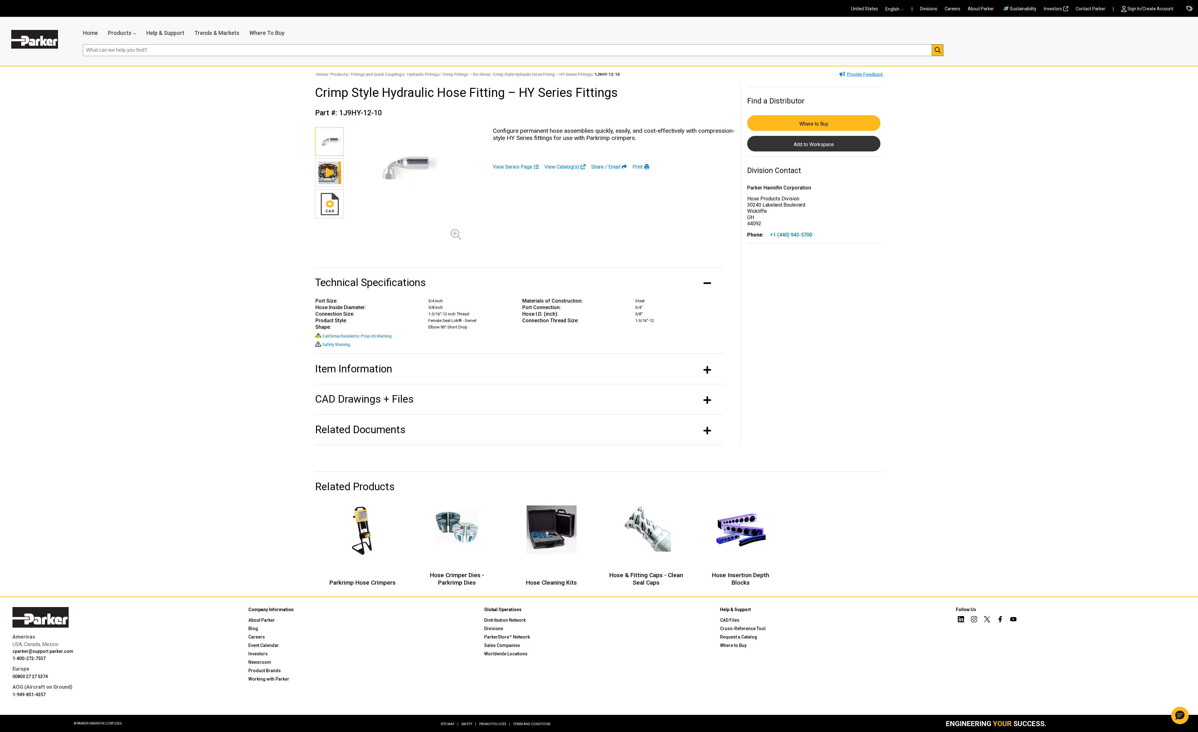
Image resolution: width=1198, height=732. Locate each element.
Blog (253, 628)
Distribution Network (505, 620)
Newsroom (259, 662)
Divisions (928, 8)
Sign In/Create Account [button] (1150, 8)
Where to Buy (813, 124)
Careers (952, 8)
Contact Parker (1090, 8)
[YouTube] (1013, 620)
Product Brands (264, 670)
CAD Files (729, 620)
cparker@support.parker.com (42, 651)
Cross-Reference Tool (743, 628)
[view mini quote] (1189, 9)
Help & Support (165, 33)
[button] (896, 9)
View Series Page (512, 167)
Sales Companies (502, 645)
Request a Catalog (738, 636)
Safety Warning (336, 344)
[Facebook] (1000, 620)
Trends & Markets (216, 33)
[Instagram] (974, 620)
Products (119, 33)
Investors (1053, 8)
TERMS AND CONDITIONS (531, 724)
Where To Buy (267, 33)
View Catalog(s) (561, 167)
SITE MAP (449, 724)
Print (637, 167)
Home (90, 33)
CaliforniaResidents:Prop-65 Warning (357, 336)
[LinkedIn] (961, 620)
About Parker (981, 8)
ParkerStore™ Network (507, 636)
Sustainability (1023, 8)
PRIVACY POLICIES (494, 724)
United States (864, 8)
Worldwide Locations (506, 653)
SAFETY (468, 724)
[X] (987, 620)
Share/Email (605, 167)
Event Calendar (263, 645)
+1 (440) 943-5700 (791, 235)
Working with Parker (268, 679)
